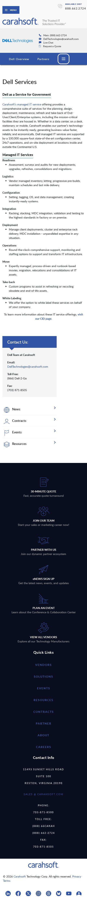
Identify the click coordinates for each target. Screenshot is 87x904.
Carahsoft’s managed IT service (21, 104)
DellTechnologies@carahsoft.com (27, 366)
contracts (43, 712)
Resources (43, 700)
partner (43, 723)
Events (43, 688)
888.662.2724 (75, 8)
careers (43, 747)
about (43, 735)
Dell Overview (19, 59)
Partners (43, 59)
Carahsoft (20, 876)
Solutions (43, 676)
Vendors (43, 665)
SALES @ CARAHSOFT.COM (43, 794)
